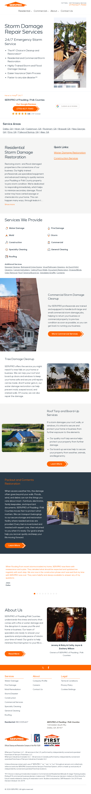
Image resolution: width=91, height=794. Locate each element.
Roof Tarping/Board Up (28, 273)
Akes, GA (44, 132)
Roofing (8, 715)
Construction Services (66, 158)
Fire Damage (10, 685)
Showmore (10, 204)
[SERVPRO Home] (16, 4)
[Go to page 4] (42, 593)
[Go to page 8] (53, 593)
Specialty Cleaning (13, 706)
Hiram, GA (19, 129)
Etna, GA (12, 132)
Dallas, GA (8, 129)
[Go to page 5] (45, 593)
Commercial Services (14, 702)
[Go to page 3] (40, 593)
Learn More (56, 464)
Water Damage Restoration (70, 152)
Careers (36, 685)
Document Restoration (58, 270)
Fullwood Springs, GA (28, 132)
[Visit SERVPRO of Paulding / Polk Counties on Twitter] (43, 668)
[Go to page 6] (48, 593)
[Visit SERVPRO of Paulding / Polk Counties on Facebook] (48, 667)
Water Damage (11, 681)
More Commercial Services (65, 334)
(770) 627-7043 (77, 5)
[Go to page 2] (37, 593)
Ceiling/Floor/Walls (39, 270)
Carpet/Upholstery (21, 270)
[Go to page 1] (34, 593)
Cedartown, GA (33, 129)
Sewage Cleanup (12, 267)
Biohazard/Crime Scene (31, 267)
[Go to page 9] (56, 593)
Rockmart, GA (50, 129)
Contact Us (67, 10)
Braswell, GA (64, 129)
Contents (61, 273)
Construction (10, 698)
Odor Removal (11, 273)
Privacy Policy (67, 685)
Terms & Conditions (69, 681)
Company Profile (40, 681)
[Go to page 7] (51, 593)
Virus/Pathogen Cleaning (54, 267)
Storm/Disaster (11, 693)
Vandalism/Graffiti (48, 273)
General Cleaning (12, 711)
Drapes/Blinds (75, 270)
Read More (14, 653)
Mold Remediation (13, 689)
